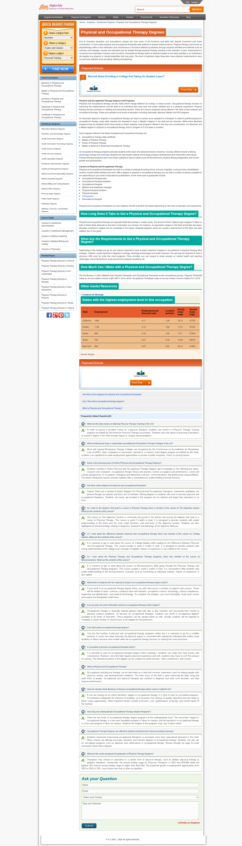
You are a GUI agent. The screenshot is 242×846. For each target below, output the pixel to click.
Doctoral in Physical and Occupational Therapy (52, 100)
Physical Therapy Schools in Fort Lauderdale (56, 272)
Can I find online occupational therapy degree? (103, 401)
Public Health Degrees (50, 198)
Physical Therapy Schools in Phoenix (54, 296)
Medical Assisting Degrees (52, 178)
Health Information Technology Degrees (57, 143)
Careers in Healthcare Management (57, 230)
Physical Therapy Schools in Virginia (57, 307)
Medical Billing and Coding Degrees (55, 183)
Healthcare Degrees (106, 22)
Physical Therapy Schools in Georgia (54, 280)
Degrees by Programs (81, 17)
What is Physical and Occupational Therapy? (102, 408)
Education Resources (169, 17)
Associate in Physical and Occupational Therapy (52, 108)
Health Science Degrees (51, 148)
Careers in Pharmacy (50, 249)
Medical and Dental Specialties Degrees (57, 173)
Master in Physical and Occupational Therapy (57, 92)
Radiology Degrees (49, 203)
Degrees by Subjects (53, 17)
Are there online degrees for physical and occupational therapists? (112, 394)
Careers (129, 17)
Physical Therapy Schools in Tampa (57, 302)
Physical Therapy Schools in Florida (57, 265)
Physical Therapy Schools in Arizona (57, 260)
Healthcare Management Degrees (54, 168)
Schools (102, 17)
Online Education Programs (56, 7)
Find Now (57, 68)
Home (82, 22)
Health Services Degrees (51, 153)
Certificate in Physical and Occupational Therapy (53, 116)
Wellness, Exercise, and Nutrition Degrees (54, 210)
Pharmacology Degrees (50, 193)
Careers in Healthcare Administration (51, 224)
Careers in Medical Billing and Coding (54, 242)
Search (197, 9)
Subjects (91, 22)
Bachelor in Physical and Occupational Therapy (52, 84)
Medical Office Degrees (50, 188)
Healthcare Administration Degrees (55, 163)
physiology (84, 154)
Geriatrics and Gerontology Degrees (56, 133)
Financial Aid (146, 17)
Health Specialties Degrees (52, 158)
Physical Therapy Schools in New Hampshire (56, 288)
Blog (188, 17)
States (116, 17)
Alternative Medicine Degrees (53, 128)
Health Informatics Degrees (52, 138)
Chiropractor (87, 196)
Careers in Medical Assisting (54, 236)
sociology (105, 154)
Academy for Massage (93, 295)
